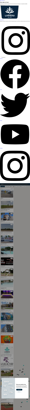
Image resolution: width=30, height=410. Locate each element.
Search (1, 5)
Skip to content (2, 0)
